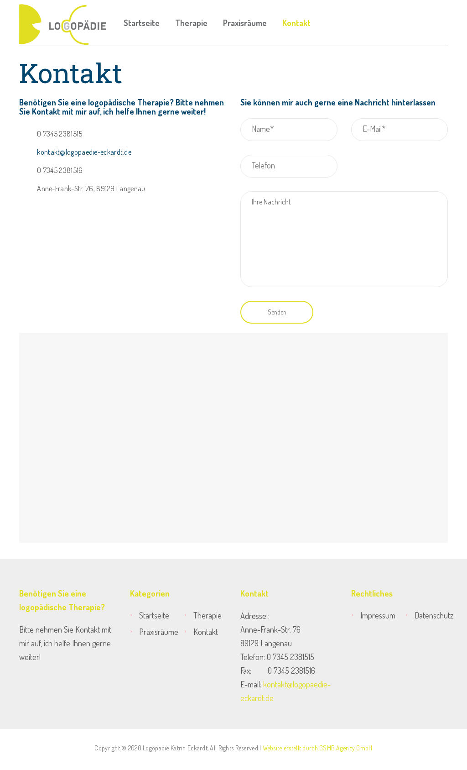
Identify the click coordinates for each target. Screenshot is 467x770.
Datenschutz (431, 615)
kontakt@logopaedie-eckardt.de (84, 152)
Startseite (142, 23)
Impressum (377, 615)
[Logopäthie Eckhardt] (62, 23)
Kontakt (296, 23)
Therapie (191, 23)
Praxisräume (245, 23)
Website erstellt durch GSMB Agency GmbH (318, 748)
